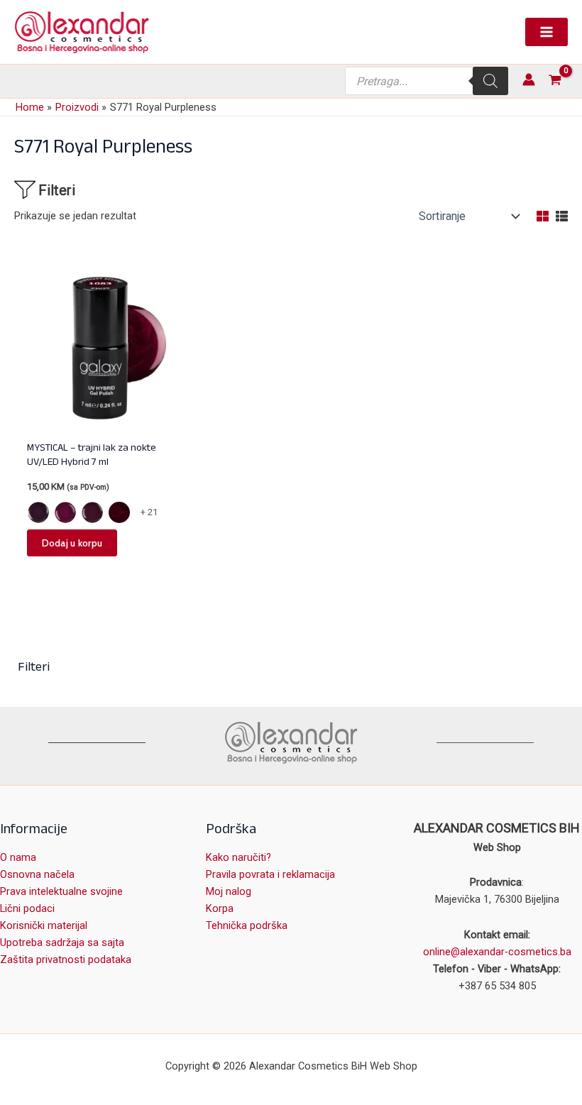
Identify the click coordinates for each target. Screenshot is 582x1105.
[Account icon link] (528, 79)
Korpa (220, 908)
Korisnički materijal (43, 925)
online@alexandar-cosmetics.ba (497, 951)
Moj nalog (228, 891)
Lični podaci (27, 908)
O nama (18, 857)
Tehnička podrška (246, 925)
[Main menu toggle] (546, 32)
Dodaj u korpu (72, 543)
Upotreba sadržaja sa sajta (62, 942)
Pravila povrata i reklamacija (270, 874)
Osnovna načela (37, 874)
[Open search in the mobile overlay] (426, 81)
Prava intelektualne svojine (61, 891)
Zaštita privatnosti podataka (65, 959)
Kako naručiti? (238, 857)
